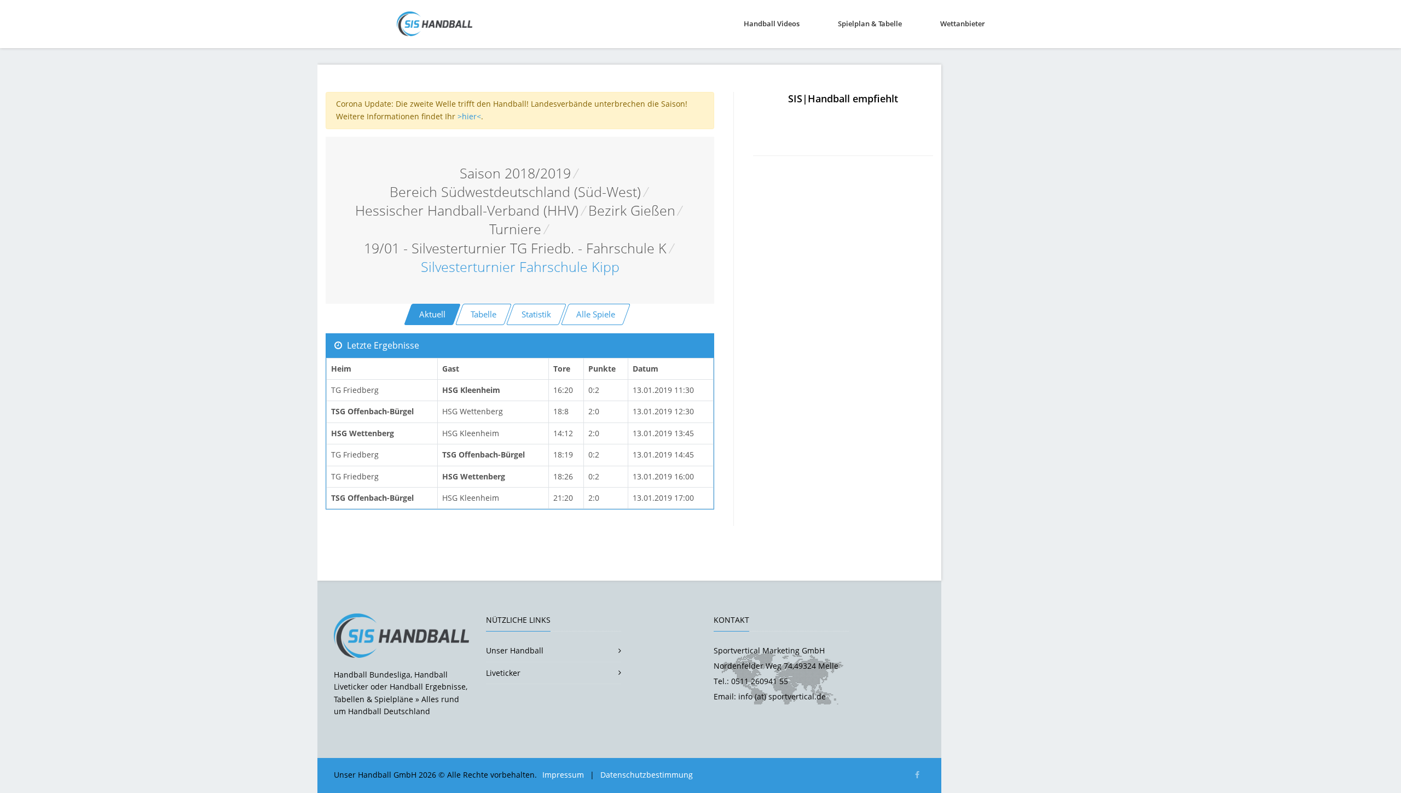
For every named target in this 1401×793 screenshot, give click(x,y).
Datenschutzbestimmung (646, 774)
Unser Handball (514, 650)
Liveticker (503, 673)
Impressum (563, 774)
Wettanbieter (962, 23)
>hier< (469, 116)
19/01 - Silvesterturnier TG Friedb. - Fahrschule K (515, 248)
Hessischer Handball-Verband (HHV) (466, 210)
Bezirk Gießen (631, 210)
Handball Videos (772, 23)
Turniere (515, 229)
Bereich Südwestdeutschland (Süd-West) (515, 192)
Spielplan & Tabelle (870, 23)
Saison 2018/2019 (515, 173)
